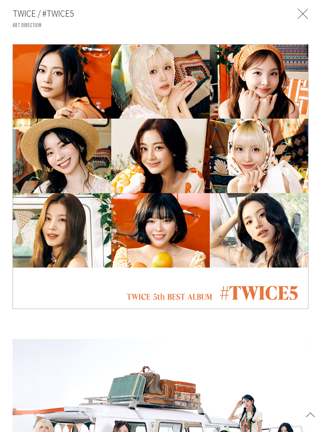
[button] (310, 414)
